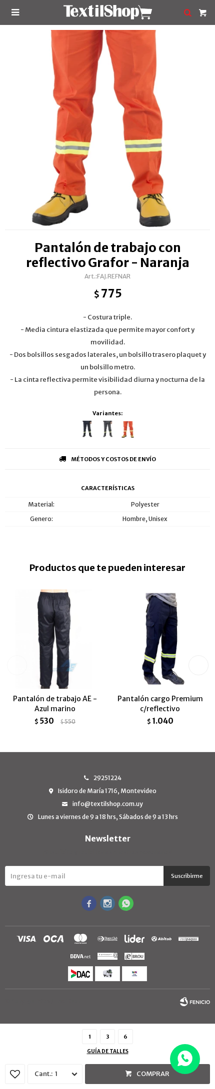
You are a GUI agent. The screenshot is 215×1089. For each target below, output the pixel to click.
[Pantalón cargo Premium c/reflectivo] (160, 639)
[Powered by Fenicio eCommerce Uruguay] (195, 1001)
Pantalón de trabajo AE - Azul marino (55, 703)
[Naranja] (128, 429)
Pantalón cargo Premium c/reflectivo (160, 703)
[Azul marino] (87, 429)
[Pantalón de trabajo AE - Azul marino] (55, 639)
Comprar (153, 1074)
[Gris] (107, 429)
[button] (198, 665)
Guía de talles (107, 1051)
